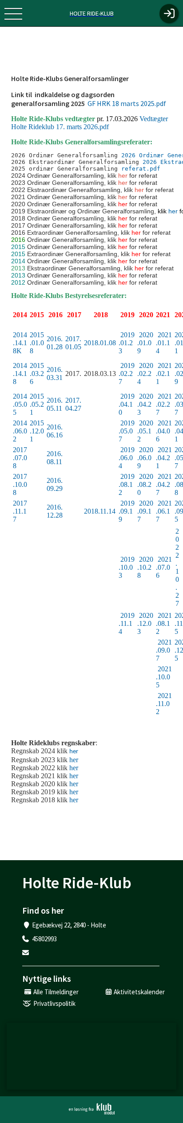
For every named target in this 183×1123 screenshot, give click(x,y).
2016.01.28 (55, 343)
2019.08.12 (127, 484)
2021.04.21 (164, 458)
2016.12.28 (55, 511)
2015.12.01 (37, 431)
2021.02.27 (164, 404)
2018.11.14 (99, 511)
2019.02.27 (127, 373)
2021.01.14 (164, 343)
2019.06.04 (127, 458)
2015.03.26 (37, 373)
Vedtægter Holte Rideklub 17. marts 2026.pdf (89, 123)
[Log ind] (169, 13)
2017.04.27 (73, 404)
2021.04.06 (164, 431)
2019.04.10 (127, 404)
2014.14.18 (20, 373)
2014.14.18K (20, 343)
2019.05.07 (127, 431)
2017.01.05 (73, 343)
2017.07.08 (20, 458)
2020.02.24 (145, 373)
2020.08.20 (145, 484)
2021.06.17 (164, 511)
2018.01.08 (100, 343)
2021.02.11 (164, 373)
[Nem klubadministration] (92, 1109)
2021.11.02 (164, 703)
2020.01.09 (145, 343)
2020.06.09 (145, 458)
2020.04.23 (145, 404)
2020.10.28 (145, 567)
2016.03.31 (55, 373)
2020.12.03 (145, 623)
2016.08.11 (55, 458)
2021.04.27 (164, 484)
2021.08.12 (164, 623)
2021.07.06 (164, 567)
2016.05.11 (55, 404)
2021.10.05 (164, 677)
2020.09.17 (145, 511)
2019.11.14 (127, 623)
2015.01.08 (37, 343)
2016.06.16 (55, 431)
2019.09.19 (127, 511)
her (173, 211)
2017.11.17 (20, 511)
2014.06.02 (20, 431)
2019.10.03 (127, 567)
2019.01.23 (127, 343)
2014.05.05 (20, 404)
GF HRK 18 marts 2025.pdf (126, 103)
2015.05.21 (37, 404)
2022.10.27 (177, 567)
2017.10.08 (20, 484)
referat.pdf (140, 168)
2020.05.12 (145, 431)
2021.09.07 (164, 650)
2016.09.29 (55, 484)
